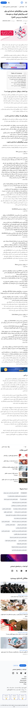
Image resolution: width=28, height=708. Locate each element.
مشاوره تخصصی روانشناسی (10, 524)
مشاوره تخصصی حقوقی (8, 512)
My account (23, 680)
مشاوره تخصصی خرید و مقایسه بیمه (20, 518)
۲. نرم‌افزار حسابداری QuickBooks (19, 82)
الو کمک (22, 414)
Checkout (24, 679)
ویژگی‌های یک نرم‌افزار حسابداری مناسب (17, 77)
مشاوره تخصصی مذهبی (23, 540)
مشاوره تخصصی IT (23, 499)
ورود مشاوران (15, 665)
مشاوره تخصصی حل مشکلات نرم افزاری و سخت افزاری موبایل (16, 515)
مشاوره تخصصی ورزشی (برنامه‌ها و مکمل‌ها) (19, 547)
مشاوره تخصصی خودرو (6, 521)
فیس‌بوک (13, 437)
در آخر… (24, 87)
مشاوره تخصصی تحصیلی (6, 509)
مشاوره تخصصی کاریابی (6, 531)
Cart (25, 677)
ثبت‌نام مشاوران (22, 665)
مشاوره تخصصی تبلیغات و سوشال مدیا (20, 509)
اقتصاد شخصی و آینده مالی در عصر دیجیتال (11, 493)
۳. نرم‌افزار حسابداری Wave (21, 84)
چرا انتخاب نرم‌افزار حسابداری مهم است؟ (17, 76)
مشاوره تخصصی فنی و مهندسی (21, 528)
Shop (25, 684)
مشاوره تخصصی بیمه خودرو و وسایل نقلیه (19, 502)
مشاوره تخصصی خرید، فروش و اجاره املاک (19, 521)
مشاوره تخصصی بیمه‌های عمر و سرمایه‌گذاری (19, 505)
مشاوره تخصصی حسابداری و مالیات (10, 7)
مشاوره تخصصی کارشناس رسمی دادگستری (19, 531)
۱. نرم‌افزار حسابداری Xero (21, 81)
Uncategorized (24, 493)
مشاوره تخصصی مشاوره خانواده (10, 540)
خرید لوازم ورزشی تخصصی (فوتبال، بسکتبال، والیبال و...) (17, 496)
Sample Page (23, 682)
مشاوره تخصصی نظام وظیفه (22, 543)
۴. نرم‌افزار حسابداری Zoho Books (19, 85)
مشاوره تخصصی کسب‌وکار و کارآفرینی (20, 534)
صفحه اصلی (21, 7)
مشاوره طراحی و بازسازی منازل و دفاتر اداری (19, 550)
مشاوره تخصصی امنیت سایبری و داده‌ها (11, 499)
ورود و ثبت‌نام (3, 2)
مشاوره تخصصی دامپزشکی (22, 524)
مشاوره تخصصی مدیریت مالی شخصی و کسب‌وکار (18, 537)
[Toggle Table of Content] (24, 73)
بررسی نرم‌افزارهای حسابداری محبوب (18, 79)
